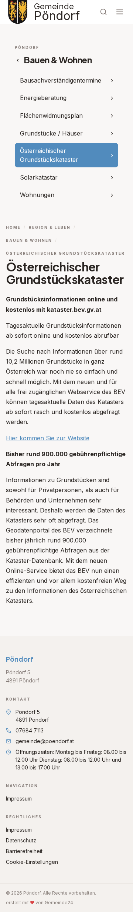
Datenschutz (21, 840)
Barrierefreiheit (24, 851)
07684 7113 (30, 730)
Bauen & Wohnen (29, 240)
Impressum (19, 798)
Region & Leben (50, 227)
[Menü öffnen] (119, 11)
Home (13, 227)
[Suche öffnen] (103, 11)
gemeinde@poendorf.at (45, 741)
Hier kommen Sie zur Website (47, 438)
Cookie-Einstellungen (32, 862)
